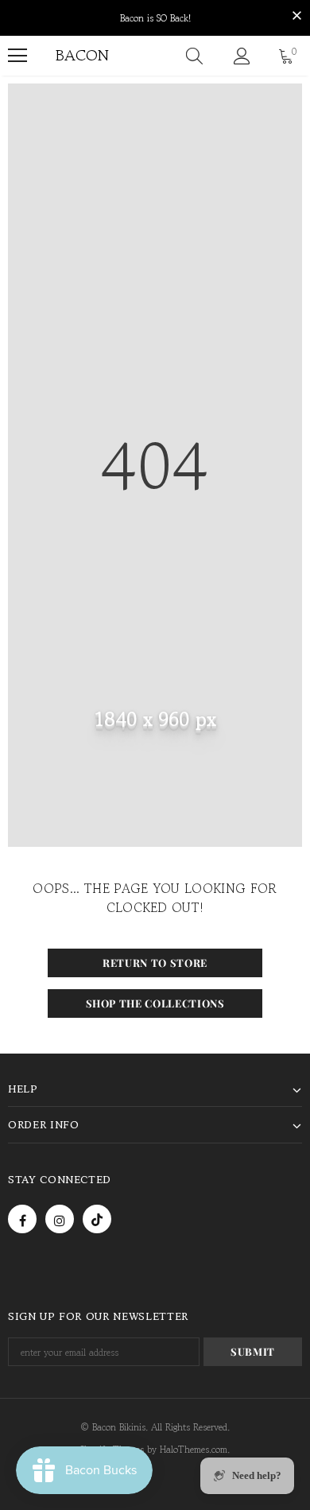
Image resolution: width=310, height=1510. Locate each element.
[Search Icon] (194, 56)
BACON (66, 56)
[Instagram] (59, 1219)
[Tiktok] (97, 1219)
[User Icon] (242, 56)
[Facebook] (22, 1219)
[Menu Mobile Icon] (17, 55)
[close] (296, 17)
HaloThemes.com (193, 1449)
